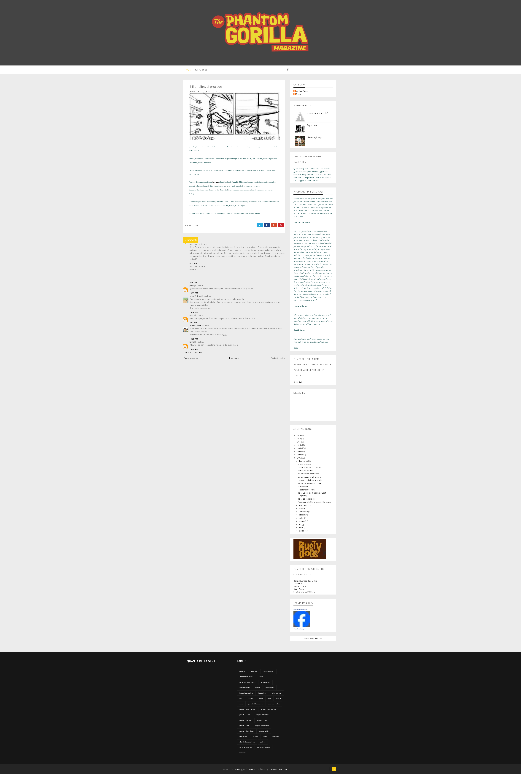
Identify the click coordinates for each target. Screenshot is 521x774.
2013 (298, 435)
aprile (301, 527)
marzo (302, 530)
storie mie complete (263, 747)
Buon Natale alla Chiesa (308, 473)
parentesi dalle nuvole (255, 704)
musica (278, 698)
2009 (298, 448)
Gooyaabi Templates (279, 769)
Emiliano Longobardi (300, 609)
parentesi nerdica (273, 704)
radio (265, 736)
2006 (298, 457)
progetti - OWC (244, 725)
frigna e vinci (312, 125)
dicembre (303, 461)
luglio (301, 518)
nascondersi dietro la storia (310, 480)
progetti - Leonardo (245, 720)
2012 (298, 438)
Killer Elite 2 (298, 583)
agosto (302, 514)
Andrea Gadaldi (302, 91)
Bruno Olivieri (195, 325)
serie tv (262, 742)
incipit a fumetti (276, 693)
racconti (255, 736)
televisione (242, 753)
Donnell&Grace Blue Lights (305, 581)
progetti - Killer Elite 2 (262, 715)
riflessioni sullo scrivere (247, 742)
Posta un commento (192, 352)
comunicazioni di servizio (247, 682)
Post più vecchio (278, 358)
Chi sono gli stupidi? (315, 137)
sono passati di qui (245, 747)
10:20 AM (194, 339)
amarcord (242, 671)
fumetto (257, 687)
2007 (298, 454)
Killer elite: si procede (307, 499)
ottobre (302, 508)
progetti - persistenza (262, 725)
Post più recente (190, 358)
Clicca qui (297, 382)
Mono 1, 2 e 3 (299, 586)
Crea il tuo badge (299, 629)
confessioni (303, 486)
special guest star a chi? (317, 113)
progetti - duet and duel (268, 709)
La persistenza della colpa (309, 483)
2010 (298, 445)
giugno (302, 521)
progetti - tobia (263, 731)
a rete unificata (304, 464)
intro (240, 698)
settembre (303, 511)
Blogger (318, 638)
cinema (261, 677)
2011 (298, 441)
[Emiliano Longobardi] (301, 619)
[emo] (192, 285)
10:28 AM (194, 349)
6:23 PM (193, 263)
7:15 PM (193, 282)
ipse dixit (250, 698)
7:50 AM (193, 322)
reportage (275, 736)
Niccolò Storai (196, 296)
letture (261, 698)
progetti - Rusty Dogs (246, 731)
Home (188, 70)
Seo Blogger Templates (244, 769)
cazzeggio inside (268, 671)
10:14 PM (194, 312)
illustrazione (262, 693)
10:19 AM (194, 293)
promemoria (243, 736)
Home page (234, 358)
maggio (302, 524)
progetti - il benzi (244, 715)
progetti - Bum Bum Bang (247, 709)
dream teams (265, 682)
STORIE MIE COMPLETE (304, 591)
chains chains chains (246, 677)
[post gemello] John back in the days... (314, 502)
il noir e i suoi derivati (246, 693)
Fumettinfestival (244, 687)
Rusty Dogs (201, 70)
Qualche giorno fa (195, 147)
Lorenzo (215, 182)
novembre (303, 505)
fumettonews (270, 687)
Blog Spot (254, 671)
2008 (298, 451)
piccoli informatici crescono (310, 467)
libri (269, 698)
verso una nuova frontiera (309, 477)
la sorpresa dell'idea (306, 489)
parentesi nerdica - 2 (307, 470)
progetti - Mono (262, 720)
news (241, 704)
